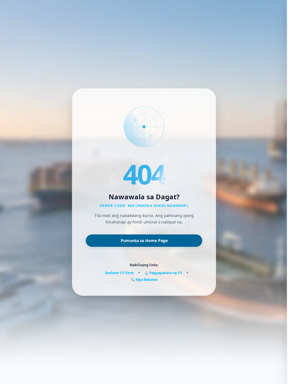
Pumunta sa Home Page (144, 240)
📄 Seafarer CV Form (117, 273)
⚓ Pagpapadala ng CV (163, 273)
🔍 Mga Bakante (144, 279)
